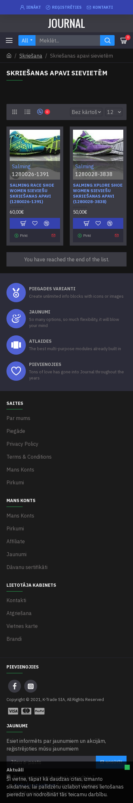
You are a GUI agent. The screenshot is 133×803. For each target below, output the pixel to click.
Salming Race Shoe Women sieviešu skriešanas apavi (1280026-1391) (32, 193)
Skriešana (30, 55)
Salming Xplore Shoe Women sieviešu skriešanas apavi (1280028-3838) (98, 193)
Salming (21, 166)
